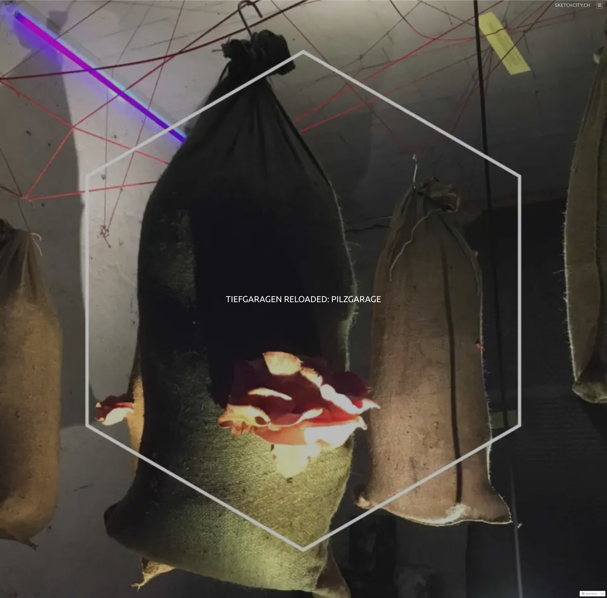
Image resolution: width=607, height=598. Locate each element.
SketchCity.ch (572, 5)
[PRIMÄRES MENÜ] (599, 5)
